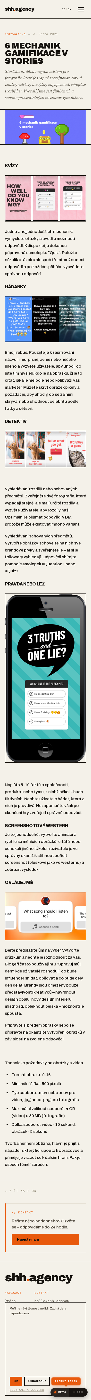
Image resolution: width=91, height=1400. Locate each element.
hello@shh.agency (51, 1300)
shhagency (19, 9)
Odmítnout (37, 1381)
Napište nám (28, 1239)
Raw (80, 1392)
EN (69, 9)
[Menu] (80, 9)
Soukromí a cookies (27, 1390)
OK (16, 1381)
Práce (10, 1300)
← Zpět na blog (20, 1191)
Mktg (62, 1392)
